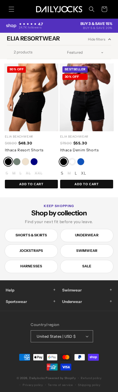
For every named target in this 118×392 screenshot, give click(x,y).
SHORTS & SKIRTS (31, 235)
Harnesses (31, 266)
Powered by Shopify (61, 378)
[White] (72, 161)
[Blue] (80, 161)
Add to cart (31, 184)
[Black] (8, 161)
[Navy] (34, 161)
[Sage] (16, 161)
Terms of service (60, 385)
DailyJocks (37, 378)
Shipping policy (89, 385)
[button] (11, 9)
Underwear (87, 235)
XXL (38, 173)
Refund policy (91, 378)
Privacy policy (33, 385)
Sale (87, 266)
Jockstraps (31, 250)
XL (28, 173)
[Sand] (25, 161)
